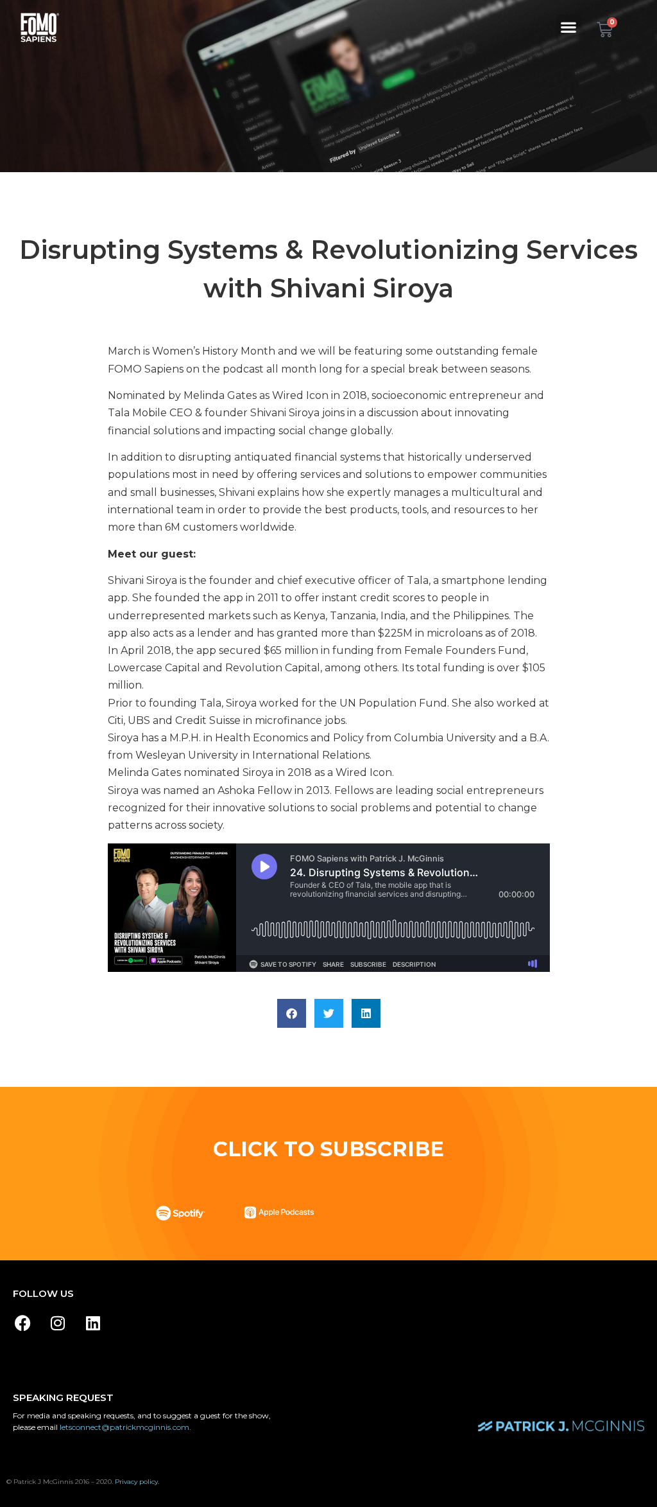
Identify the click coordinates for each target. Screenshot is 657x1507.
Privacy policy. (137, 1481)
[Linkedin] (93, 1323)
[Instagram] (58, 1323)
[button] (568, 26)
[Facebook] (22, 1323)
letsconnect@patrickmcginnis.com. (125, 1427)
